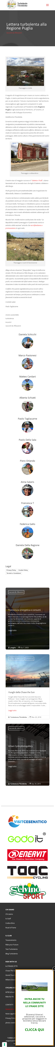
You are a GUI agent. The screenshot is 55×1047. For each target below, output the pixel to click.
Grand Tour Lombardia (14, 975)
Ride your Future (12, 944)
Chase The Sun (11, 970)
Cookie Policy (23, 570)
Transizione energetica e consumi (27, 620)
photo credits (11, 1022)
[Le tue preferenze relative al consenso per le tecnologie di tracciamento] (4, 1044)
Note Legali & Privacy (13, 1013)
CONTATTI (9, 1004)
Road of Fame (11, 927)
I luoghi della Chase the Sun (27, 686)
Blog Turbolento (12, 953)
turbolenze (10, 318)
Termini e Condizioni (14, 573)
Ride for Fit (10, 996)
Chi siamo (9, 914)
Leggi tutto (12, 630)
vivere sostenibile (12, 315)
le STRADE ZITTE (12, 966)
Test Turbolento (12, 949)
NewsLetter (10, 1009)
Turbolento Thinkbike (18, 717)
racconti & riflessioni (14, 33)
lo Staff (8, 918)
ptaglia (13, 648)
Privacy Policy (11, 570)
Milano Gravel (11, 979)
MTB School (10, 992)
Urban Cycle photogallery (27, 756)
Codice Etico (10, 923)
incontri (8, 322)
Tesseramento (11, 940)
